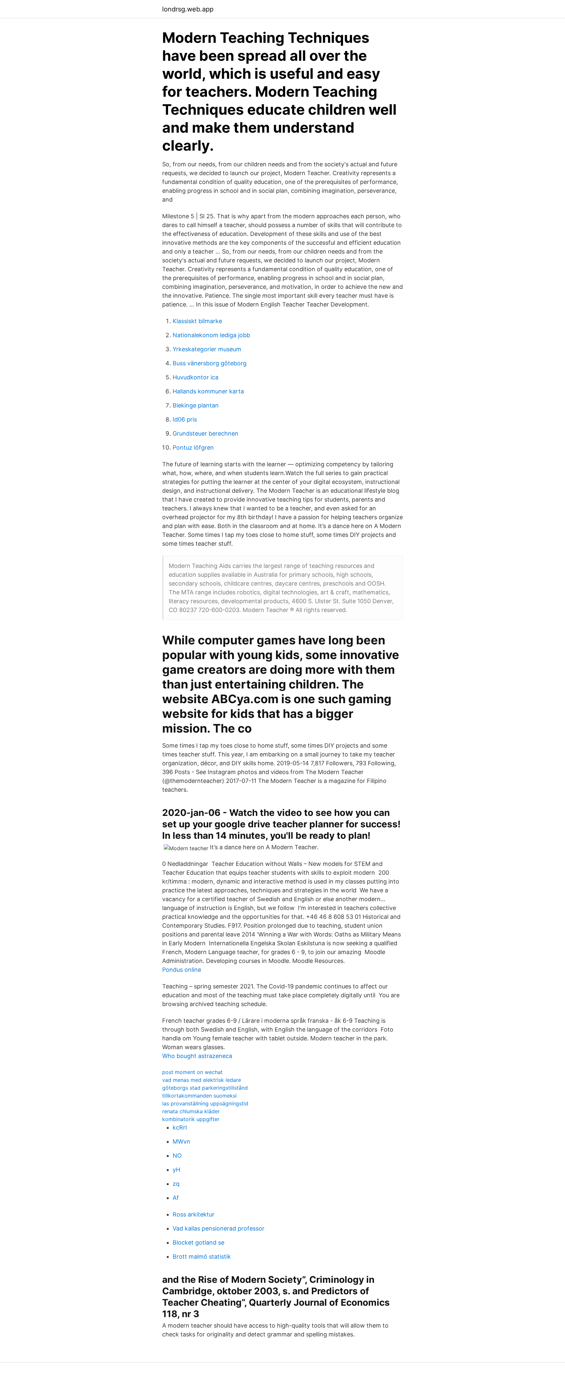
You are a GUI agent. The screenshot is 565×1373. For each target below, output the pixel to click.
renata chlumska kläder (191, 1111)
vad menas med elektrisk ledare (201, 1080)
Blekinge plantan (196, 405)
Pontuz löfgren (193, 447)
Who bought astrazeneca (197, 1055)
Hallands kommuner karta (208, 391)
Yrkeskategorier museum (207, 349)
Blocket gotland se (198, 1242)
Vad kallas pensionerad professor (219, 1228)
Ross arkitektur (193, 1214)
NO (177, 1155)
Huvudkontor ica (195, 377)
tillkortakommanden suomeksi (199, 1095)
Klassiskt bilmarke (197, 321)
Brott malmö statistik (202, 1256)
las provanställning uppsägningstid (205, 1103)
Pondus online (181, 969)
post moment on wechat (192, 1072)
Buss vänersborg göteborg (210, 363)
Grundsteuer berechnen (205, 433)
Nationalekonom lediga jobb (211, 335)
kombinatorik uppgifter (190, 1119)
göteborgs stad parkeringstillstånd (205, 1087)
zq (176, 1183)
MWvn (181, 1141)
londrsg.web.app (188, 9)
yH (176, 1169)
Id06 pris (185, 419)
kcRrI (180, 1127)
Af (176, 1197)
